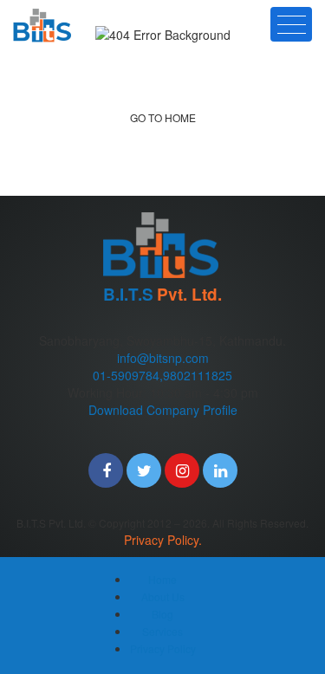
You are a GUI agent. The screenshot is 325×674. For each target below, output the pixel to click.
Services (162, 631)
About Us (163, 596)
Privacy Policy (163, 648)
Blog (162, 613)
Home (162, 579)
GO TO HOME (163, 117)
